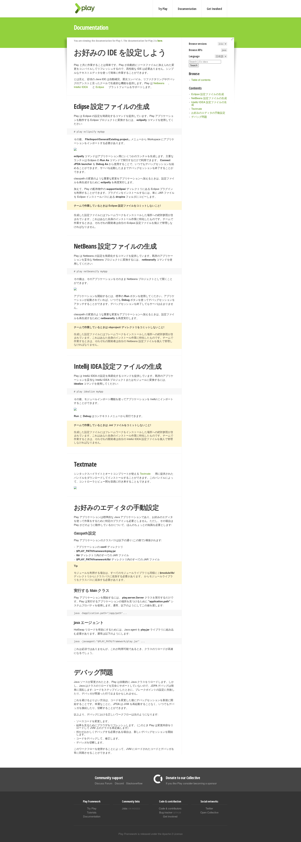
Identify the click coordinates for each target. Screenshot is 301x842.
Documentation (187, 9)
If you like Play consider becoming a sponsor (191, 783)
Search (193, 65)
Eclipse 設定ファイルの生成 (207, 94)
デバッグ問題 (199, 116)
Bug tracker (170, 812)
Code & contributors (170, 808)
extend (233, 39)
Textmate (196, 108)
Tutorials (92, 812)
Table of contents (201, 80)
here (159, 40)
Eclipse (100, 87)
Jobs (131, 808)
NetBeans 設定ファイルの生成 (209, 98)
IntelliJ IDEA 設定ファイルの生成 (209, 103)
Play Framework (87, 8)
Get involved (170, 816)
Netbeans (158, 83)
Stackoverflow (134, 783)
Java (224, 50)
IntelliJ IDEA (81, 87)
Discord (119, 783)
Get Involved (214, 9)
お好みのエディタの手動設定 (208, 112)
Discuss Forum (103, 783)
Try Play (162, 9)
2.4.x (221, 43)
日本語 (219, 56)
